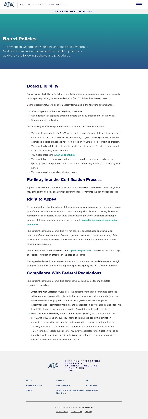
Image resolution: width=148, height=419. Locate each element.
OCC (88, 380)
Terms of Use (76, 412)
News (29, 390)
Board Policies (34, 385)
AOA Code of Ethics (65, 155)
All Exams (91, 385)
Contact (60, 380)
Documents (92, 390)
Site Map (88, 412)
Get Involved (63, 385)
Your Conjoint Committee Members (70, 392)
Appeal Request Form (81, 250)
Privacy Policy (62, 412)
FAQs (29, 380)
